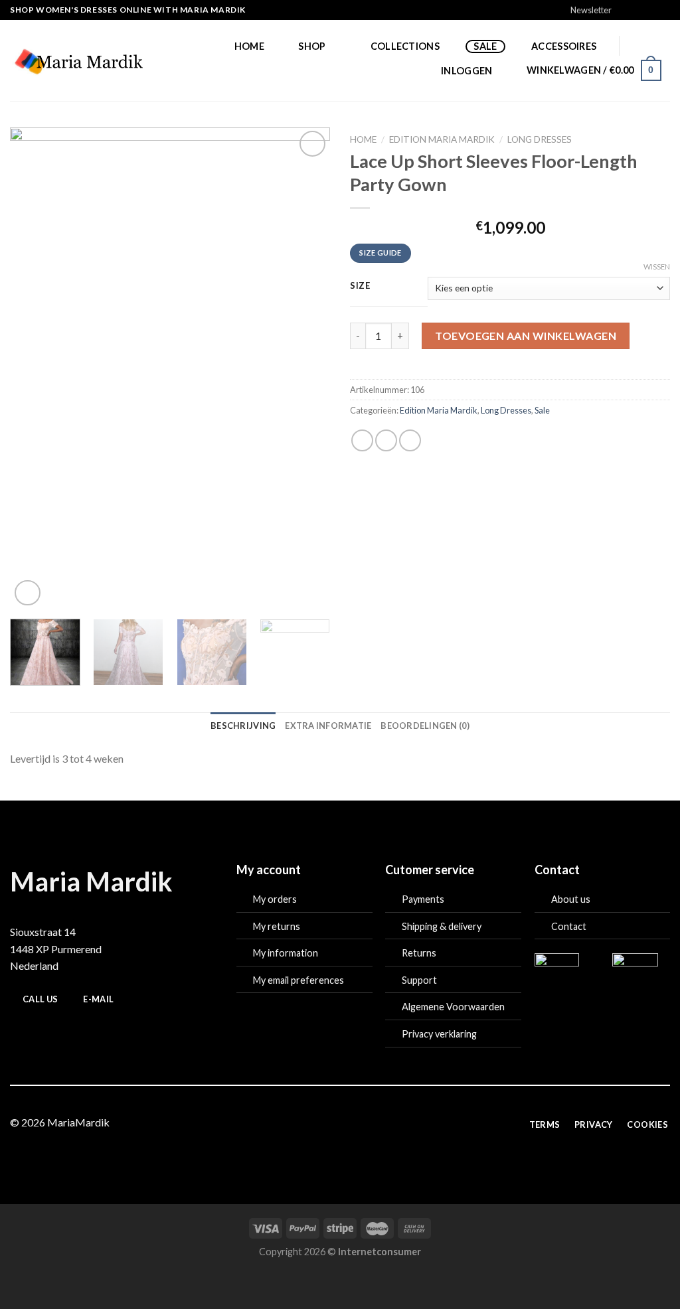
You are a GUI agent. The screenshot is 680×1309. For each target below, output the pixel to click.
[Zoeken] (647, 46)
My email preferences (298, 980)
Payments (423, 899)
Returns (419, 953)
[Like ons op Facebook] (626, 10)
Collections (405, 46)
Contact (568, 926)
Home (249, 46)
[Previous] (33, 368)
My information (285, 953)
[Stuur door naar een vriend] (410, 440)
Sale (485, 46)
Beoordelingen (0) (425, 725)
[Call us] (364, 1124)
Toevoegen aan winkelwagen (525, 335)
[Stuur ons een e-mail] (663, 10)
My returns (276, 926)
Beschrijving (243, 725)
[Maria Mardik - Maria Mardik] (78, 60)
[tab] (243, 725)
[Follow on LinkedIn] (380, 1124)
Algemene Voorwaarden (453, 1006)
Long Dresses (539, 139)
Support (419, 980)
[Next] (307, 368)
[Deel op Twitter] (386, 440)
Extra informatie (328, 725)
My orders (275, 899)
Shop (311, 46)
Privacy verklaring (439, 1034)
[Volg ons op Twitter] (651, 10)
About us (570, 899)
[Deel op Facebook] (362, 440)
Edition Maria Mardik (442, 139)
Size (360, 286)
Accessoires (563, 46)
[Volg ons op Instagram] (638, 10)
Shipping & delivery (441, 926)
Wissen (656, 266)
